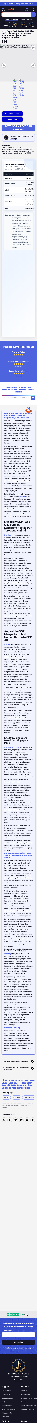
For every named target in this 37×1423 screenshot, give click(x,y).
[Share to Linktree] (15, 1120)
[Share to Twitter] (4, 1120)
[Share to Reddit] (27, 1120)
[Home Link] (11, 9)
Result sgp (8, 954)
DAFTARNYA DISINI (12, 114)
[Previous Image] (3, 65)
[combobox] (16, 14)
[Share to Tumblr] (32, 1120)
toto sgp (19, 911)
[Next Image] (33, 65)
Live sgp (7, 644)
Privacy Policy (26, 1347)
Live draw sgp (9, 535)
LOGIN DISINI (12, 119)
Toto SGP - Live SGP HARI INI (18, 128)
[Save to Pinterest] (21, 1120)
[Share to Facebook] (9, 1120)
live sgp (22, 496)
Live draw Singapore (11, 747)
